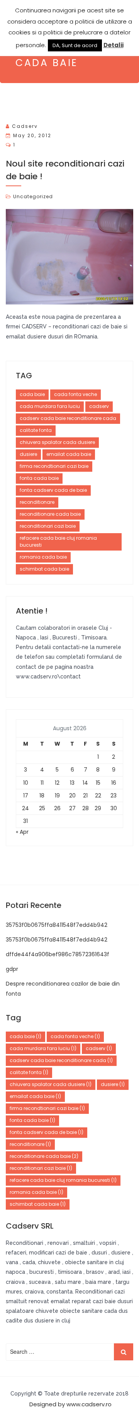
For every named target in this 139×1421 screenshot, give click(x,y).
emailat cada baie (68, 454)
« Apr (22, 832)
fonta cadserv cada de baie (53, 490)
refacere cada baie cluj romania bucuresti (58, 541)
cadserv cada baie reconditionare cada (68, 418)
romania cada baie (43, 557)
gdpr (12, 969)
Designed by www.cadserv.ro (70, 1404)
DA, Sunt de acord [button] (75, 45)
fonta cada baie (39, 478)
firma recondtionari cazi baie (54, 466)
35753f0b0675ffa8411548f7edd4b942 (56, 925)
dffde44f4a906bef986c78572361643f (57, 954)
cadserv (25, 126)
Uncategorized (33, 196)
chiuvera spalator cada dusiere (57, 442)
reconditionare (37, 502)
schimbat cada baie (44, 569)
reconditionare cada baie (50, 514)
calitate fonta (36, 430)
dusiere (28, 454)
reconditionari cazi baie (48, 526)
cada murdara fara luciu (50, 406)
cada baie (32, 394)
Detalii (113, 45)
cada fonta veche (75, 394)
